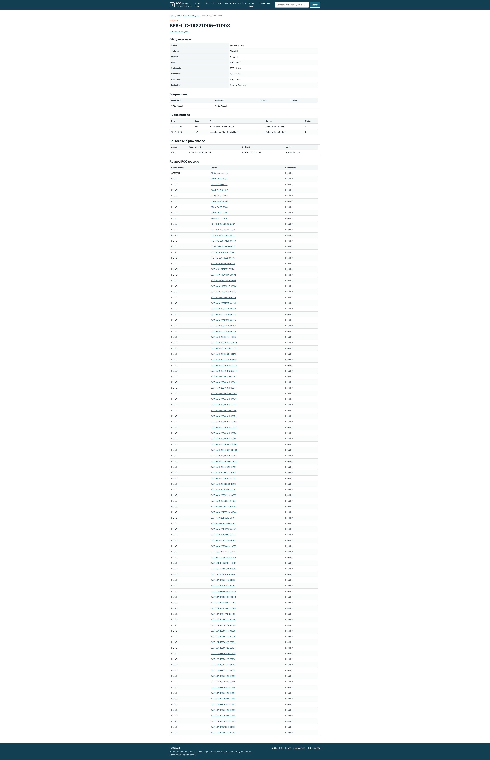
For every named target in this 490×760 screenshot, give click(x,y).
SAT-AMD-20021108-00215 (223, 331)
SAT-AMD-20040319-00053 (224, 427)
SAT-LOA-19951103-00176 (223, 665)
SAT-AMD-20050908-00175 (223, 484)
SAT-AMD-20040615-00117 (223, 472)
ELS (207, 3)
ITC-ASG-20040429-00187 (223, 246)
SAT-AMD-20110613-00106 (223, 518)
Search (315, 5)
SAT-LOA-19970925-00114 (223, 698)
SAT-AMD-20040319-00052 (223, 422)
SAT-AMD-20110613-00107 (223, 523)
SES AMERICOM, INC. (191, 16)
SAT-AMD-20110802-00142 (223, 529)
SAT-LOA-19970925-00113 (223, 693)
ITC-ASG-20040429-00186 (223, 241)
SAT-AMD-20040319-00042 (224, 382)
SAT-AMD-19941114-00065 (223, 280)
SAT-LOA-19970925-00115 (223, 704)
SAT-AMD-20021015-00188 (223, 309)
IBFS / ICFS (197, 5)
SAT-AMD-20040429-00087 (224, 461)
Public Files (251, 5)
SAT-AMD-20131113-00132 (223, 535)
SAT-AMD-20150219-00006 (223, 540)
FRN (281, 748)
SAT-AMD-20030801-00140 (223, 354)
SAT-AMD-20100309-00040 (223, 512)
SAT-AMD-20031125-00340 (223, 359)
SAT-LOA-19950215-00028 (223, 636)
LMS (226, 3)
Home (172, 16)
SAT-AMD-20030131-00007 (223, 337)
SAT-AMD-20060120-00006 (223, 495)
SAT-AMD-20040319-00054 (224, 433)
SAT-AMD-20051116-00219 (223, 489)
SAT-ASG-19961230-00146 (223, 557)
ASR (220, 3)
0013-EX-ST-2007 (219, 184)
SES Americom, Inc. (220, 173)
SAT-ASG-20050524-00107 (223, 563)
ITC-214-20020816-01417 (222, 235)
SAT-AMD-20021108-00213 (223, 320)
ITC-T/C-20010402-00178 (222, 252)
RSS (309, 748)
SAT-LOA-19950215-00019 (223, 625)
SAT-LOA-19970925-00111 (223, 682)
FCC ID (274, 748)
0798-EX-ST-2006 (219, 212)
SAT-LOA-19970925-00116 (223, 710)
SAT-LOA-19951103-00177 (223, 670)
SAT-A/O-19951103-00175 (223, 263)
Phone (288, 748)
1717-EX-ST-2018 (219, 218)
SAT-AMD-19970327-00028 (223, 286)
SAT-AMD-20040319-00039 (224, 365)
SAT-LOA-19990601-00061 (223, 732)
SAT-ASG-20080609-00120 (223, 569)
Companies (265, 3)
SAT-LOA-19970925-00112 (223, 687)
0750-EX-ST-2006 (219, 207)
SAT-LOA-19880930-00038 (223, 591)
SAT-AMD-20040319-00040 (224, 371)
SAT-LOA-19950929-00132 (223, 642)
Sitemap (316, 748)
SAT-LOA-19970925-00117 (223, 715)
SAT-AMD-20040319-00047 (224, 399)
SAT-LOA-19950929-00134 (223, 648)
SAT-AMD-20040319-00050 (223, 410)
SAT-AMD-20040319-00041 (223, 376)
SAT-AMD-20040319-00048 (224, 405)
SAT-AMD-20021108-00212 (223, 314)
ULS (213, 3)
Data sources (299, 748)
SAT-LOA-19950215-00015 (223, 619)
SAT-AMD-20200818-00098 (223, 546)
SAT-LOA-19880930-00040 (223, 597)
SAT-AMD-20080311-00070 (223, 506)
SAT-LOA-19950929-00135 (223, 653)
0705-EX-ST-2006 (219, 201)
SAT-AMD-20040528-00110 (223, 467)
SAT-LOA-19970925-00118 (223, 721)
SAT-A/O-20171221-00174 (222, 269)
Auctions (242, 3)
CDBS (233, 3)
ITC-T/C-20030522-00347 (223, 258)
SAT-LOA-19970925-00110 (223, 676)
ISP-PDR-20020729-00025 (223, 229)
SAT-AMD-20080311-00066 (223, 501)
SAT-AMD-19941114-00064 (223, 275)
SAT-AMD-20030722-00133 (224, 348)
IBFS (178, 16)
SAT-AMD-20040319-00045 (224, 388)
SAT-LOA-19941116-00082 (223, 614)
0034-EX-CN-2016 (219, 190)
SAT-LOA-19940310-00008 (223, 608)
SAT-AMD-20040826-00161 (223, 478)
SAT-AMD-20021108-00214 (223, 326)
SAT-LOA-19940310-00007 (223, 602)
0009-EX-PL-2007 (219, 179)
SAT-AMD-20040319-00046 (224, 393)
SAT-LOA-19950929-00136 (223, 659)
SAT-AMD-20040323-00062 (224, 444)
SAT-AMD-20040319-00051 (223, 416)
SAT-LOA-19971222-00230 (223, 727)
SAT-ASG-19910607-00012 (223, 552)
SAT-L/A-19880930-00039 (223, 574)
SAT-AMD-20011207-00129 (223, 297)
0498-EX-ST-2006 (219, 196)
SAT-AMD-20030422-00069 (224, 342)
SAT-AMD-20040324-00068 (224, 450)
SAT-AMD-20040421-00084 (224, 456)
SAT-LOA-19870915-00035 (223, 580)
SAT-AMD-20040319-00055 (223, 439)
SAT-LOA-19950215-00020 (223, 631)
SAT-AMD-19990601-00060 (223, 292)
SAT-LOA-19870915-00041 (223, 585)
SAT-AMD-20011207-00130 (223, 303)
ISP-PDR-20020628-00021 (223, 224)
